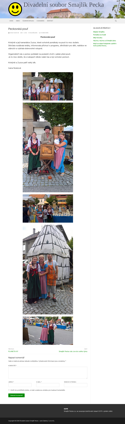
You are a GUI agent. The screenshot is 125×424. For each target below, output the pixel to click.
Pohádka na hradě (99, 35)
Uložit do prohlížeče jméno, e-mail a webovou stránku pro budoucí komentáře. (37, 390)
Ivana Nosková (14, 32)
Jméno (11, 382)
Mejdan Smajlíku (99, 32)
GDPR (100, 411)
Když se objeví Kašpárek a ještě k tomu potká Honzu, (104, 44)
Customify (51, 421)
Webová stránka (70, 382)
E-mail (39, 382)
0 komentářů (44, 32)
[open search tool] (116, 21)
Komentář (12, 365)
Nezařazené (33, 32)
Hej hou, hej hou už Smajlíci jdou (104, 41)
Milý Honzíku (97, 38)
